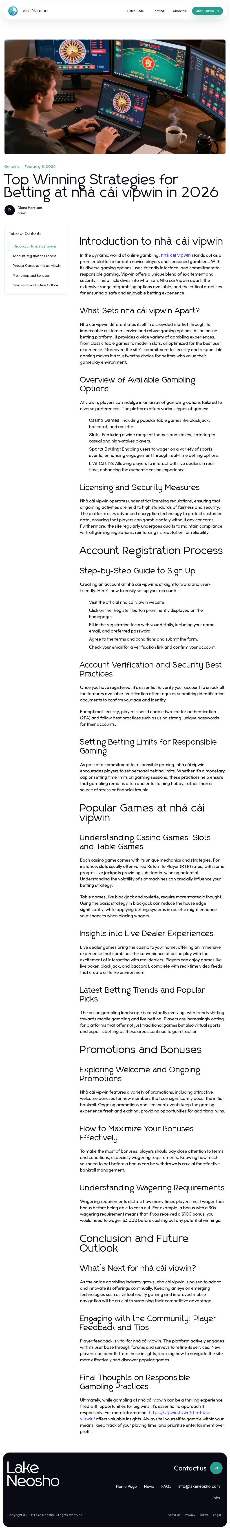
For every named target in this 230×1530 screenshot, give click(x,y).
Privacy (190, 1515)
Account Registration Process (34, 256)
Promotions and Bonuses (31, 275)
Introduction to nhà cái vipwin (34, 246)
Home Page (126, 1486)
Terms (204, 1515)
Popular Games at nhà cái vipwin (37, 266)
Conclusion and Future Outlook (36, 285)
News (149, 1486)
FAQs (166, 1486)
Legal (217, 1515)
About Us (174, 1515)
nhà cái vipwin (176, 255)
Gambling (12, 166)
